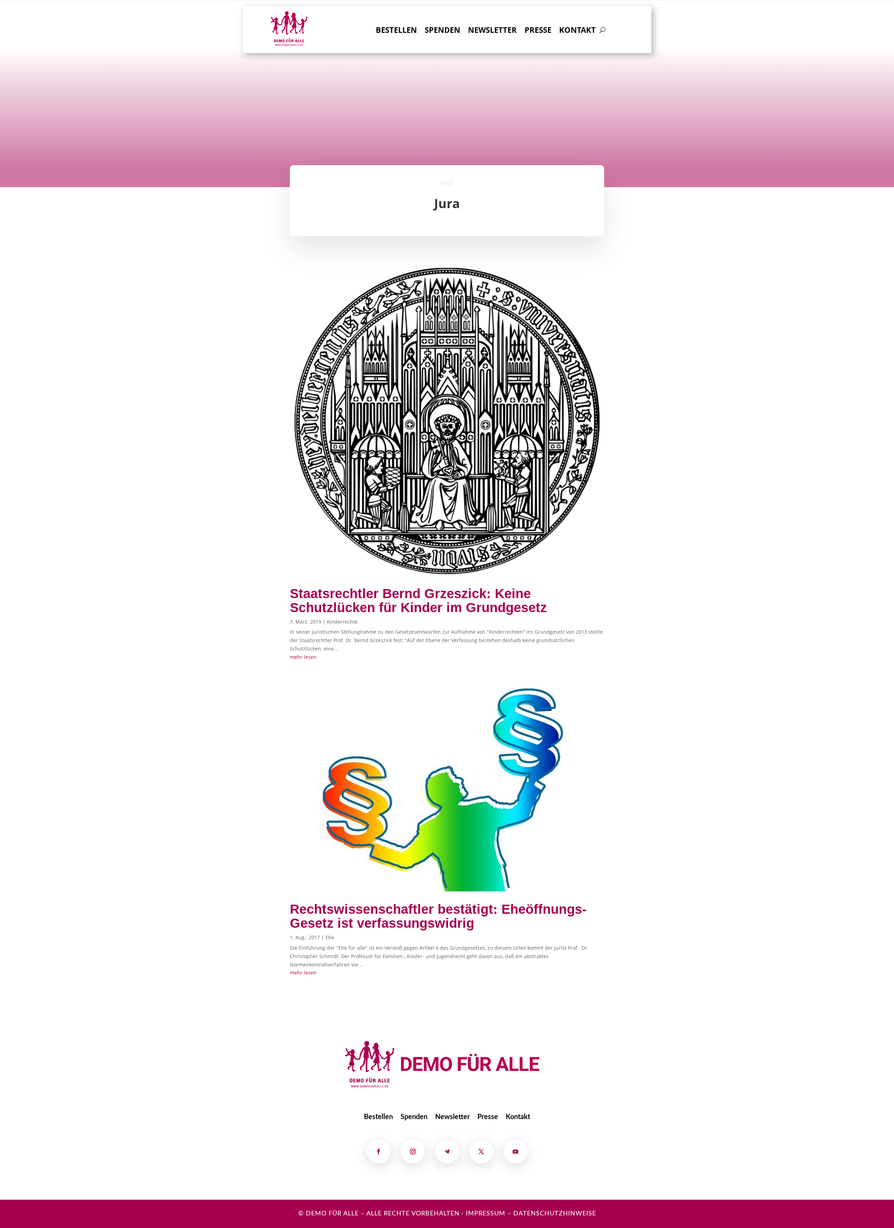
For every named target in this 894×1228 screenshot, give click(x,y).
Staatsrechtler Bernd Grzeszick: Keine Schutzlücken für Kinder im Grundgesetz (418, 600)
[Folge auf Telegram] (447, 1151)
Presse (538, 31)
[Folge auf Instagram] (413, 1151)
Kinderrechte (342, 621)
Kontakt (577, 31)
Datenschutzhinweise (554, 1214)
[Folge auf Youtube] (515, 1151)
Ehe (329, 937)
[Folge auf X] (481, 1151)
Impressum (485, 1214)
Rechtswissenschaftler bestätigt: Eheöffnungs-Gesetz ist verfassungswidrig (438, 916)
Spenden (442, 31)
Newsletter (492, 31)
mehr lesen (303, 657)
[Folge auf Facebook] (378, 1151)
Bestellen (396, 31)
